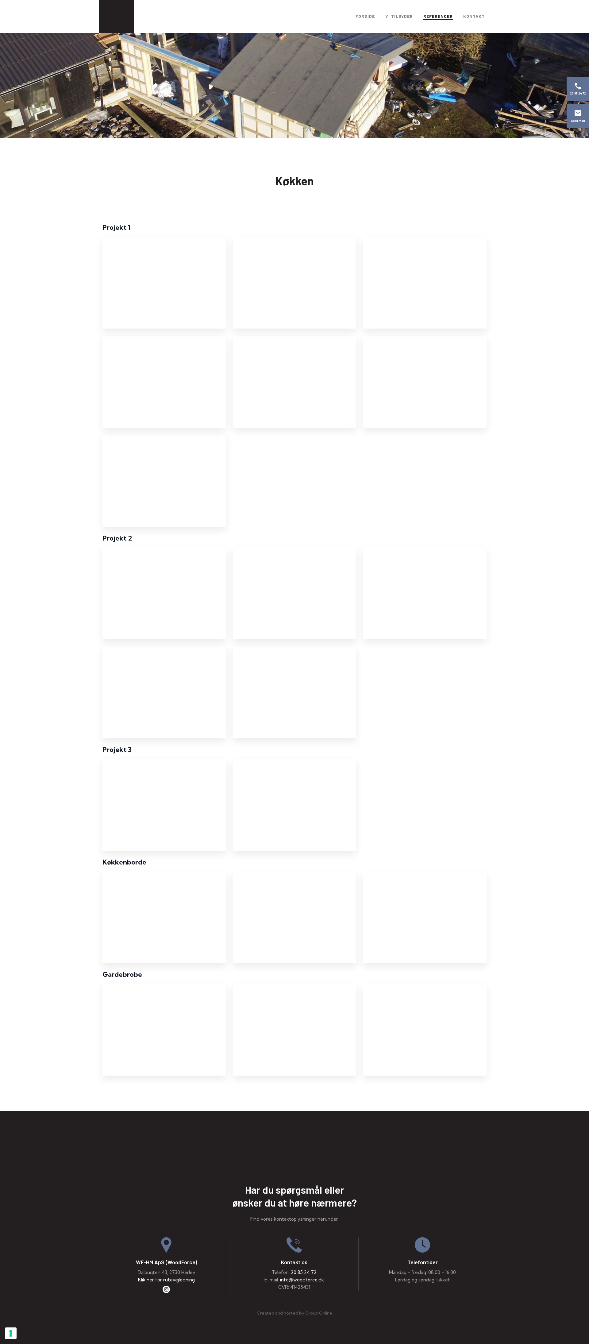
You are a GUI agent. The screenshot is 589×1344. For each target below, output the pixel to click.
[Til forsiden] (294, 1157)
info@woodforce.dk (302, 1280)
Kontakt (474, 16)
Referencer (438, 16)
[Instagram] (166, 1291)
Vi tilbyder (399, 16)
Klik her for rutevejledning (166, 1280)
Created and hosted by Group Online (294, 1313)
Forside (365, 16)
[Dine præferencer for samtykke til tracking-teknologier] (11, 1333)
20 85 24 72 (304, 1272)
